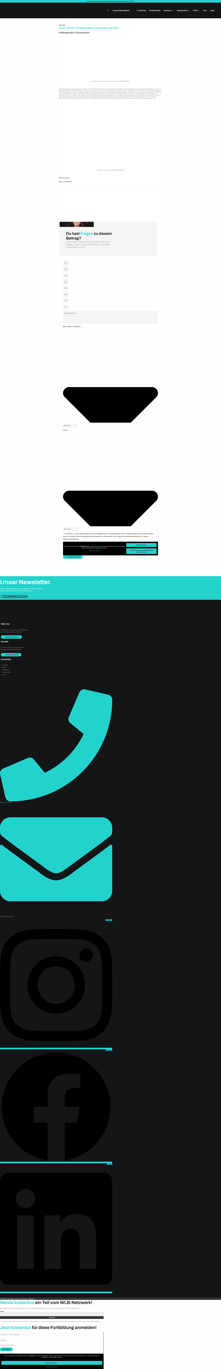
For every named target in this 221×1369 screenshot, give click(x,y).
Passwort (3, 1340)
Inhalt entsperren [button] (141, 545)
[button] (108, 10)
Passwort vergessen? (7, 1353)
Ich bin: (65, 430)
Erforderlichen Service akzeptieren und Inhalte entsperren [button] (141, 551)
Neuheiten (62, 25)
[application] (172, 10)
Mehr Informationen (65, 182)
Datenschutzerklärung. (71, 539)
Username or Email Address (9, 1334)
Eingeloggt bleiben (7, 1345)
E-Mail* (2, 1311)
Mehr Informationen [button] (94, 550)
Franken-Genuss (64, 178)
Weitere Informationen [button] (52, 1367)
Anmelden (52, 1317)
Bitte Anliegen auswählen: (72, 326)
